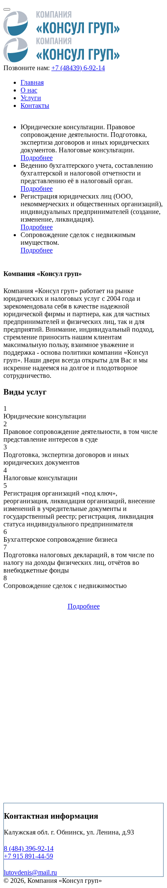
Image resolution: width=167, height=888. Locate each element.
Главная (32, 82)
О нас (29, 90)
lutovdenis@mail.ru (30, 872)
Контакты (35, 105)
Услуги (31, 97)
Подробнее (37, 157)
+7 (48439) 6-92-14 (78, 67)
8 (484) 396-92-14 (29, 848)
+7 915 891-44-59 (28, 856)
